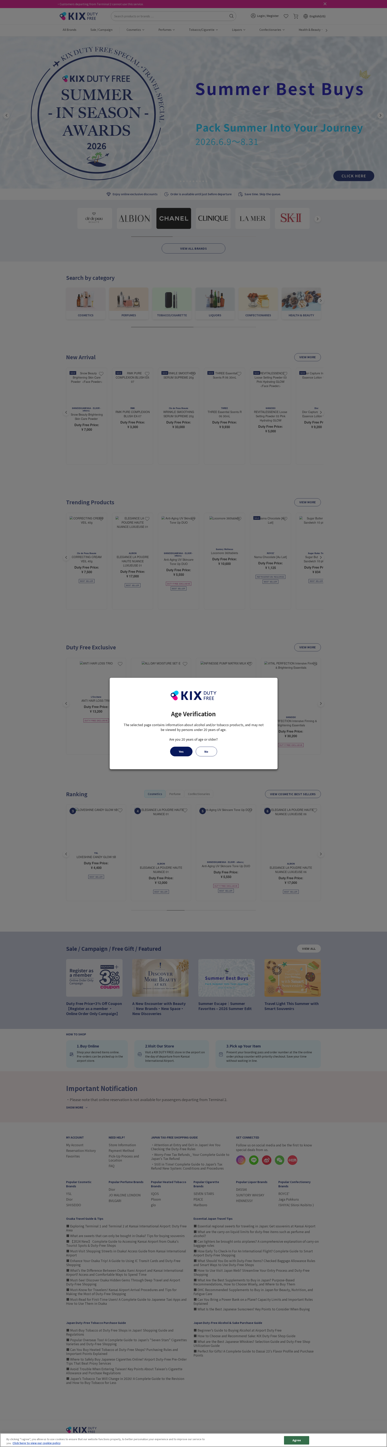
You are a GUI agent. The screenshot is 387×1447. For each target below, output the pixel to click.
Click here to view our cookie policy (36, 1443)
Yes (181, 751)
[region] (193, 1440)
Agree (296, 1440)
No (206, 751)
